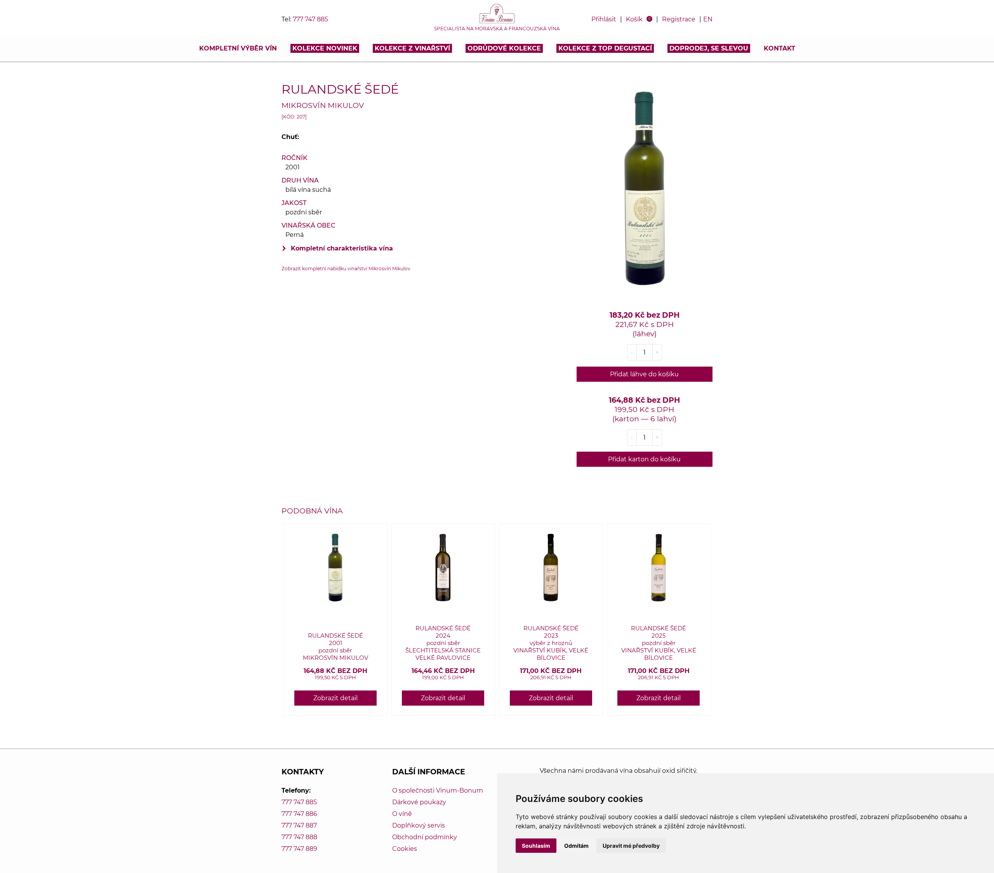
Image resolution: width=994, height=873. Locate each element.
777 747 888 (299, 837)
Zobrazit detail (335, 698)
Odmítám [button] (576, 845)
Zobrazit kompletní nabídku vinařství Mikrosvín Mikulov (346, 268)
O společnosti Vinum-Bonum (437, 790)
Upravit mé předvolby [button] (631, 845)
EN (707, 19)
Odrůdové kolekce (504, 48)
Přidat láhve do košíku (644, 374)
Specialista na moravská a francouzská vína (497, 28)
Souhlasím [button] (536, 845)
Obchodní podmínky (424, 837)
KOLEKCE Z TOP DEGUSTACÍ (605, 48)
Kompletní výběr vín (238, 48)
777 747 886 (299, 813)
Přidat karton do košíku (644, 459)
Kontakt (779, 48)
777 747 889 (299, 848)
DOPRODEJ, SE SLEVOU (708, 48)
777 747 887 (299, 825)
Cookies (404, 848)
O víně (402, 813)
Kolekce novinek (324, 48)
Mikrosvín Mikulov (323, 105)
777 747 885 (310, 19)
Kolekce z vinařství (412, 48)
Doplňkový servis (418, 825)
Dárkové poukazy (419, 802)
